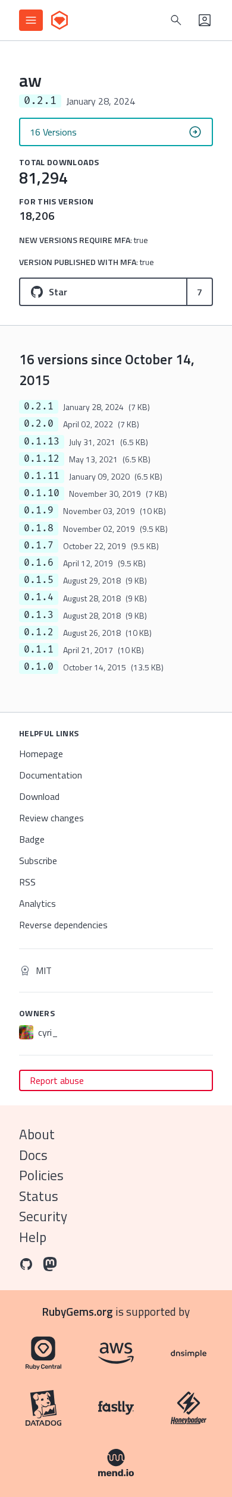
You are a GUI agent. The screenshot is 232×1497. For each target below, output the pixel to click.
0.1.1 (39, 649)
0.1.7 (39, 545)
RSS (27, 882)
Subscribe (38, 860)
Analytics (37, 903)
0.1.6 (39, 563)
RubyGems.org (77, 1311)
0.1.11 (41, 476)
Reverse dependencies (63, 925)
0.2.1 (39, 406)
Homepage (41, 753)
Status (38, 1196)
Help (32, 1237)
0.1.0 (39, 667)
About (37, 1134)
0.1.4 (39, 597)
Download (39, 796)
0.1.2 (39, 632)
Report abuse (57, 1080)
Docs (33, 1155)
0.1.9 (39, 510)
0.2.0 (39, 424)
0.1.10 (41, 493)
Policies (41, 1175)
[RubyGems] (59, 20)
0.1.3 (39, 615)
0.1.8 (39, 528)
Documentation (50, 775)
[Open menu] (31, 20)
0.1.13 (41, 441)
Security (43, 1216)
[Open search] (176, 20)
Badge (32, 839)
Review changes (51, 818)
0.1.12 (41, 459)
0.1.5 (39, 580)
